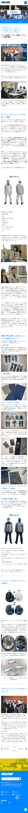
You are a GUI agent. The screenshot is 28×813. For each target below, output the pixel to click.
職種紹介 (17, 798)
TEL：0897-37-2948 (5, 786)
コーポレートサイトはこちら (11, 778)
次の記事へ (21, 748)
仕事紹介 (17, 796)
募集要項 (5, 800)
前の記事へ (7, 748)
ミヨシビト (16, 792)
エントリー (5, 794)
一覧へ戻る (14, 750)
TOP (2, 20)
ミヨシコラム (8, 20)
